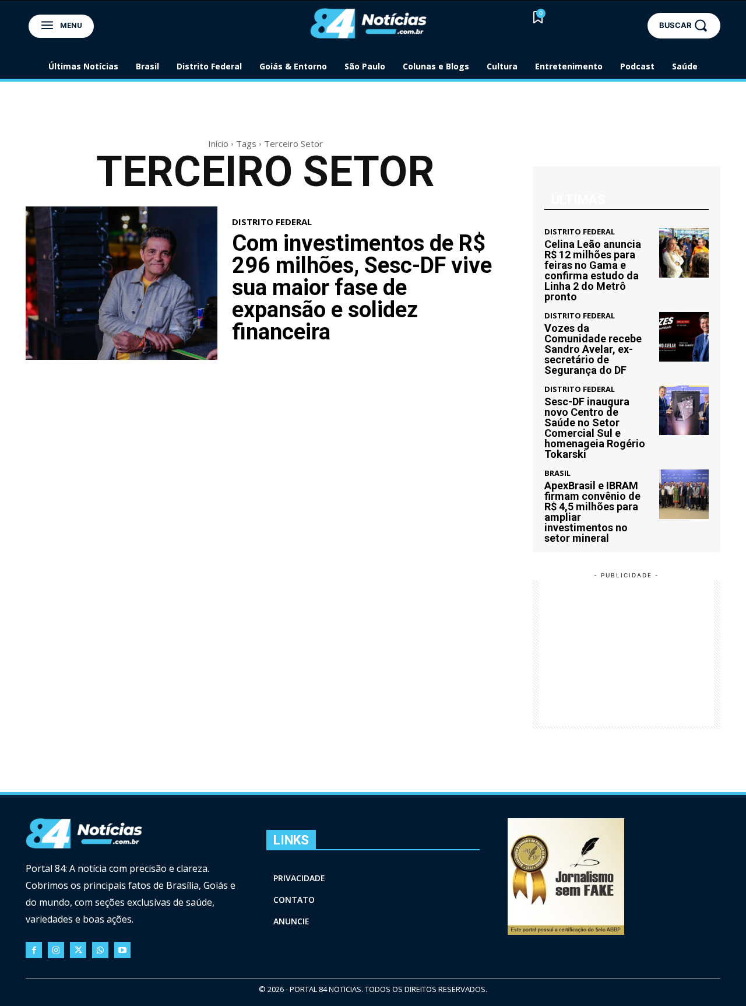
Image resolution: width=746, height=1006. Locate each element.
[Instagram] (56, 950)
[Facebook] (34, 950)
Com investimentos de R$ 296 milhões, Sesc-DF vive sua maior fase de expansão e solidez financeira (362, 287)
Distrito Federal (272, 222)
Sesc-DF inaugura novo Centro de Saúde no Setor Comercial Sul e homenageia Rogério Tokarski (594, 427)
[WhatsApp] (100, 950)
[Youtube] (122, 950)
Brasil (557, 473)
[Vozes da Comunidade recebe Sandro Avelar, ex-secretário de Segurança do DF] (684, 337)
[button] (684, 25)
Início (218, 143)
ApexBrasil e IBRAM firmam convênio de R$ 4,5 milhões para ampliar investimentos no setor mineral (592, 511)
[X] (78, 950)
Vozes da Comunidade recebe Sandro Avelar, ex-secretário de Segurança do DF (593, 349)
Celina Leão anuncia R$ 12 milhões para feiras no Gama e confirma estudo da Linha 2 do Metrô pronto (592, 270)
